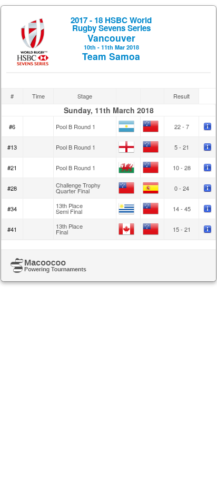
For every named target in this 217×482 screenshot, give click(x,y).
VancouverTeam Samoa (111, 38)
